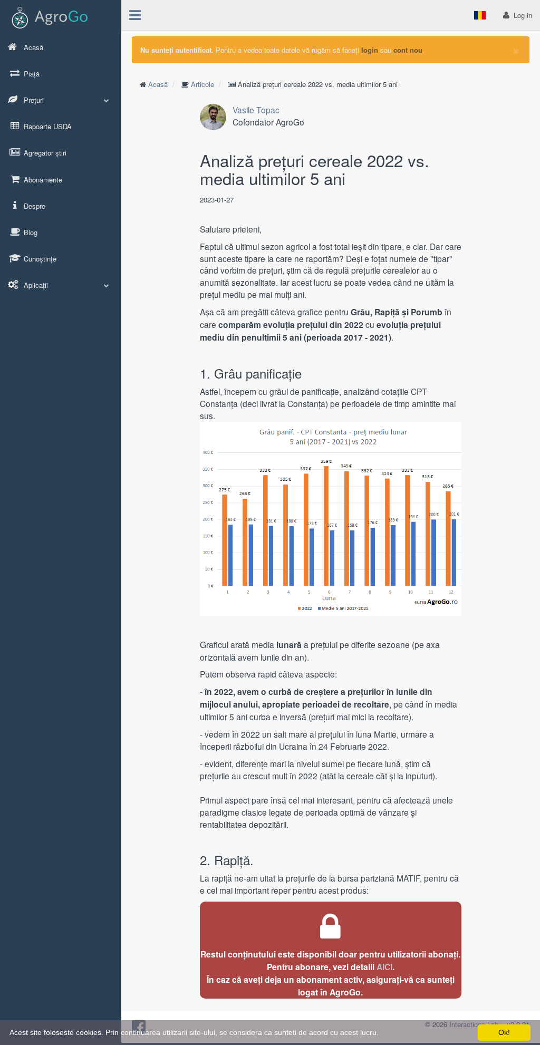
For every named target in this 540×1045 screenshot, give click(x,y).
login (369, 50)
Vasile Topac (256, 109)
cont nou (407, 50)
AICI (384, 967)
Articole (202, 84)
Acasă (158, 84)
